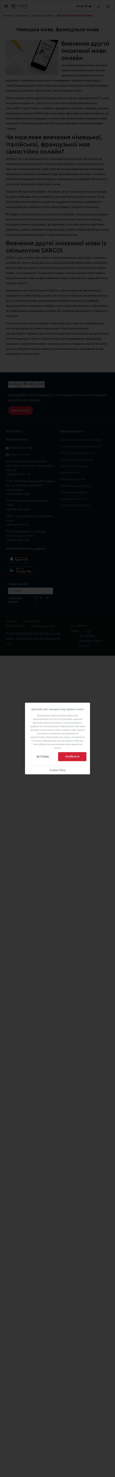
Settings (43, 756)
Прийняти (72, 756)
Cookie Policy (57, 770)
